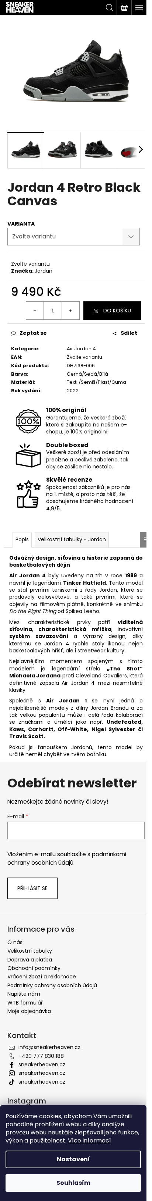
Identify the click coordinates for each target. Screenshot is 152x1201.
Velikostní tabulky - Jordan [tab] (72, 539)
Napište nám (23, 994)
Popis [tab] (22, 539)
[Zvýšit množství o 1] (70, 310)
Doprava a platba (29, 959)
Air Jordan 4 (81, 348)
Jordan (43, 270)
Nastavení (73, 1159)
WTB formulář (25, 1002)
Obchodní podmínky (34, 968)
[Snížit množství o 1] (35, 310)
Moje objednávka (29, 1011)
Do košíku (117, 310)
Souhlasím (73, 1183)
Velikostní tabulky (29, 950)
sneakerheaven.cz (41, 1064)
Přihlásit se (32, 888)
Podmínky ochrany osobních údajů (52, 985)
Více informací (89, 1140)
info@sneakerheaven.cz (49, 1047)
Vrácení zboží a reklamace (41, 976)
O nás (15, 942)
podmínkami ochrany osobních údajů (66, 858)
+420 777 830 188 (41, 1056)
